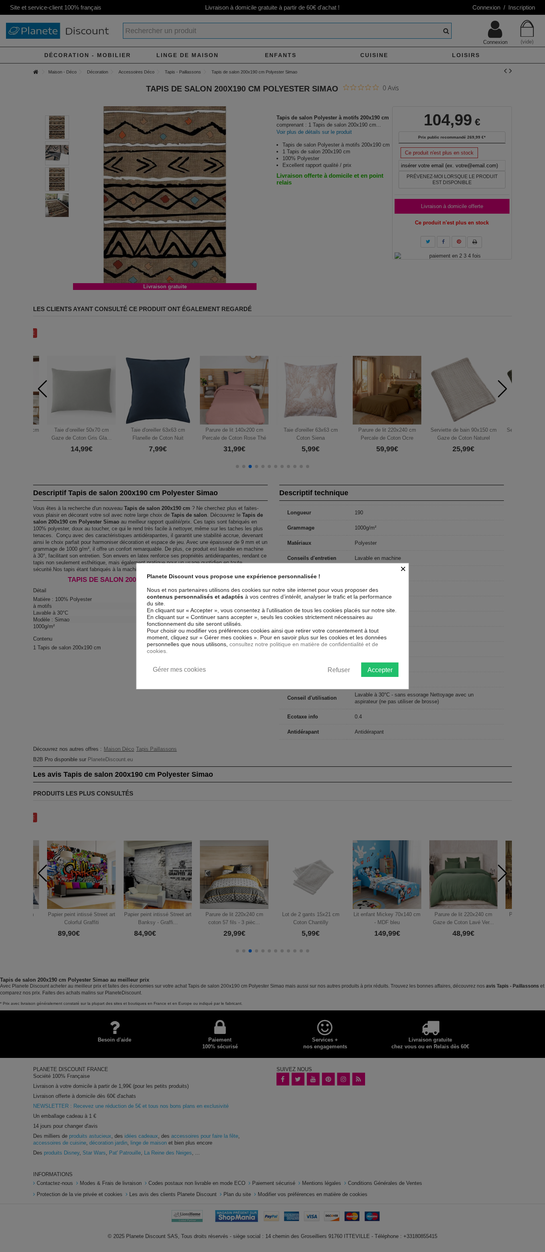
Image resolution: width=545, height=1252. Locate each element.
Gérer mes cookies (179, 669)
